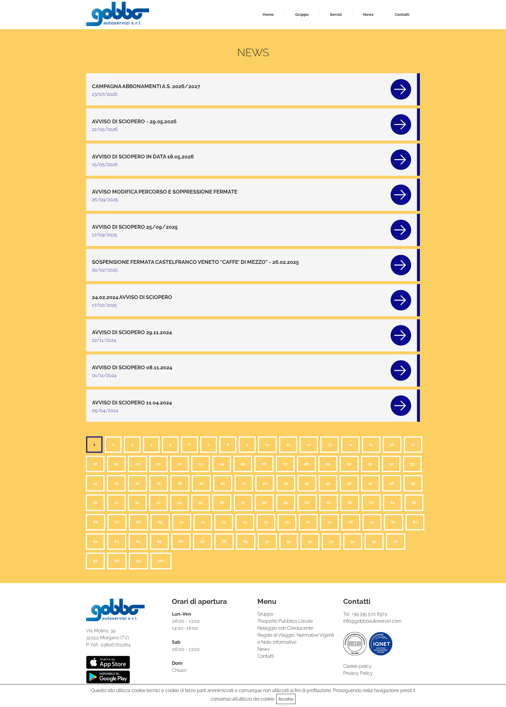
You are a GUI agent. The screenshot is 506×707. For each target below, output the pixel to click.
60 (307, 502)
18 (95, 464)
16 (392, 444)
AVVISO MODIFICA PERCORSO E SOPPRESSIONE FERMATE (164, 192)
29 (328, 464)
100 (161, 561)
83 (116, 541)
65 (414, 502)
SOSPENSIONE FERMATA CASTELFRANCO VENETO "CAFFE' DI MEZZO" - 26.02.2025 (195, 262)
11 (288, 444)
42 (265, 483)
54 (179, 502)
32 (391, 464)
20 (137, 464)
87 (202, 541)
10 (267, 444)
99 (138, 561)
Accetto (285, 699)
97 (95, 561)
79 (372, 522)
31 (370, 464)
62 (350, 502)
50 (95, 502)
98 (116, 561)
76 (308, 522)
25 (243, 464)
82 (95, 541)
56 (222, 502)
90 (267, 541)
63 (371, 502)
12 (309, 444)
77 (329, 522)
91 (289, 541)
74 (266, 522)
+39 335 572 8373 (369, 614)
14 (350, 444)
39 (201, 483)
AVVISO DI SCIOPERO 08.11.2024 (132, 367)
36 (137, 483)
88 (224, 541)
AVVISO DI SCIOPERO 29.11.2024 (132, 332)
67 (117, 522)
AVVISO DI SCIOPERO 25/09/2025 (135, 227)
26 (264, 464)
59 (285, 502)
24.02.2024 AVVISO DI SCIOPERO (132, 297)
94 (353, 541)
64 (392, 502)
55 (201, 502)
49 (413, 483)
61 (328, 502)
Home (268, 14)
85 (159, 541)
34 (95, 483)
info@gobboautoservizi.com (372, 621)
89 (245, 541)
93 (331, 541)
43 (286, 483)
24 (222, 464)
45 (328, 483)
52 (137, 502)
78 (350, 522)
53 (158, 502)
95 (374, 541)
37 (159, 483)
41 (244, 483)
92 (310, 541)
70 (182, 522)
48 (391, 483)
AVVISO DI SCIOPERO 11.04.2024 (132, 402)
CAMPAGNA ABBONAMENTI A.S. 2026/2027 (146, 86)
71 (203, 522)
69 (160, 522)
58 (264, 502)
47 (370, 483)
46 (349, 483)
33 (412, 464)
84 (138, 541)
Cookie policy (357, 666)
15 (371, 444)
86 (181, 541)
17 (413, 444)
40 (222, 483)
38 (180, 483)
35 (116, 483)
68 (138, 522)
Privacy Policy (358, 673)
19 (116, 464)
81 (415, 522)
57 (243, 502)
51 (116, 502)
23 (201, 464)
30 (349, 464)
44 (307, 483)
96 (395, 541)
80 (393, 522)
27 (285, 464)
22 (179, 464)
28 (306, 464)
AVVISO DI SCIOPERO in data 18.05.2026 (143, 156)
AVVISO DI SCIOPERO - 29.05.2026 (134, 121)
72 (224, 522)
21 (158, 464)
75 (287, 522)
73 (245, 522)
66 (95, 522)
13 (329, 444)
